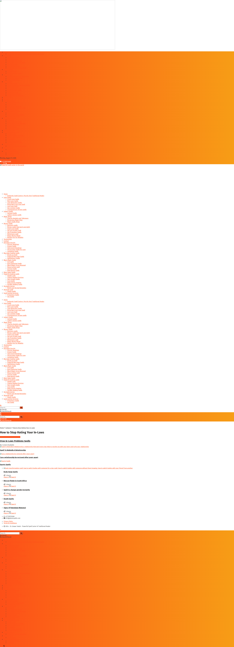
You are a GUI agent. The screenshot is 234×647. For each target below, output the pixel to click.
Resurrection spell (13, 125)
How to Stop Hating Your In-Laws (24, 428)
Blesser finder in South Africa (15, 481)
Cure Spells (11, 139)
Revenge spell (8, 148)
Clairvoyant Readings (14, 106)
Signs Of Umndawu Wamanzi (15, 508)
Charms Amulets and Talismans (17, 76)
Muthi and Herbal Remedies (16, 146)
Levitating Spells (12, 109)
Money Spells (8, 82)
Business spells (12, 83)
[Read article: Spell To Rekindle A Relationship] (117, 447)
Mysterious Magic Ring (14, 78)
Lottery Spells (8, 69)
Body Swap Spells (9, 130)
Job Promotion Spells (14, 90)
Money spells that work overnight (18, 85)
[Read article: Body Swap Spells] (119, 468)
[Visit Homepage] (12, 165)
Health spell (11, 134)
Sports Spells (5, 465)
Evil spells (10, 120)
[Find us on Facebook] (1, 163)
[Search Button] (0, 405)
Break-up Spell (12, 113)
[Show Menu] (0, 413)
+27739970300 (6, 161)
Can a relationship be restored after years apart (19, 457)
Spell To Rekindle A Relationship (13, 450)
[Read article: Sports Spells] (117, 461)
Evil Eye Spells (12, 127)
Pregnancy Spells (13, 153)
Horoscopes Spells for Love (16, 108)
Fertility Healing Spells (14, 143)
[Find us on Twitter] (3, 163)
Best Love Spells (12, 59)
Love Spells (7, 56)
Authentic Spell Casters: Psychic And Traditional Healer (25, 54)
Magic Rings (8, 75)
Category (8, 428)
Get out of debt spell (14, 89)
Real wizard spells (13, 129)
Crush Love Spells (13, 57)
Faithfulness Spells (13, 116)
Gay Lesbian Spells (13, 66)
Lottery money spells (14, 73)
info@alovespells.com (9, 160)
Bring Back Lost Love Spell (16, 63)
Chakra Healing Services (15, 136)
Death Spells (11, 149)
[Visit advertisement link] (57, 49)
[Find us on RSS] (6, 163)
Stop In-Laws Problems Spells (15, 441)
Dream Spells (11, 104)
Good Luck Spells (13, 87)
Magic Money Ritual (13, 94)
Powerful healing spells (11, 132)
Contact (6, 99)
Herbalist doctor (9, 144)
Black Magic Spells (10, 118)
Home (6, 52)
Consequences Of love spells (17, 68)
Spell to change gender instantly (17, 490)
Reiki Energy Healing (14, 141)
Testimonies (8, 97)
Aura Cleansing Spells (14, 122)
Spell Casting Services (11, 151)
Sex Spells (10, 155)
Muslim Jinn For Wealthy (15, 96)
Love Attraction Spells (14, 61)
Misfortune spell (12, 92)
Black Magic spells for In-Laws (10, 437)
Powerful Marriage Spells (15, 115)
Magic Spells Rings (13, 80)
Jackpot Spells (12, 71)
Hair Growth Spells (13, 137)
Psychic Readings (13, 103)
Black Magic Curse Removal (16, 123)
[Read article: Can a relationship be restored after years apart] (117, 454)
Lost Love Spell (12, 64)
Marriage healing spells (11, 111)
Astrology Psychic (9, 101)
